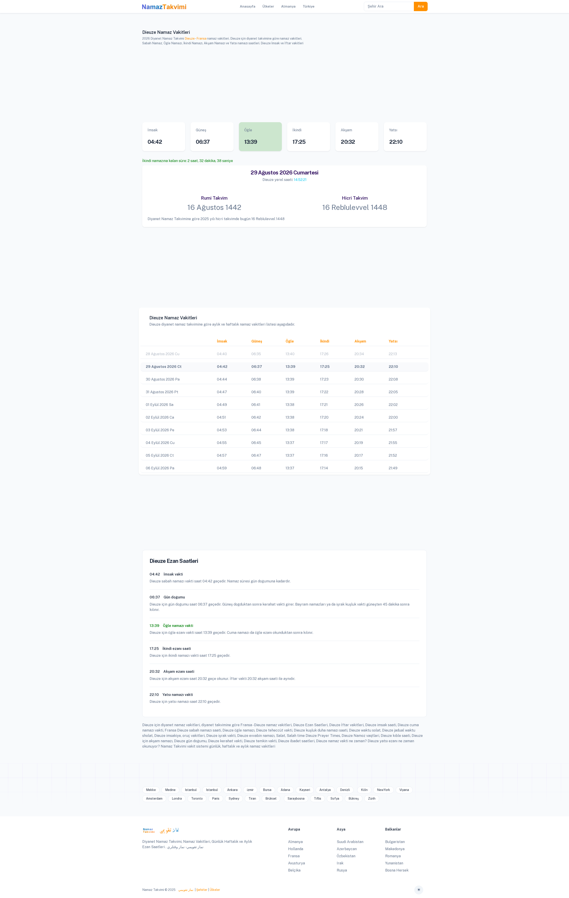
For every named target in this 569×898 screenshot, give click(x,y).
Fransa (201, 38)
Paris (215, 798)
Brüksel (270, 798)
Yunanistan (394, 863)
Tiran (252, 798)
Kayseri (304, 790)
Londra (177, 798)
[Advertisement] (279, 84)
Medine (170, 790)
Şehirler (201, 890)
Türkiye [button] (309, 6)
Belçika (294, 870)
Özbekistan (346, 856)
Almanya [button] (288, 6)
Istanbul (191, 790)
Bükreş (354, 798)
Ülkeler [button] (268, 6)
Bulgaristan (395, 842)
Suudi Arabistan (350, 842)
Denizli (345, 790)
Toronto (197, 798)
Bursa (267, 790)
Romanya (393, 856)
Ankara (232, 790)
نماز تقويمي (185, 890)
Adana (285, 790)
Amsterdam (154, 798)
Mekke (151, 790)
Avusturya (296, 863)
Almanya (295, 842)
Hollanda (295, 849)
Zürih (371, 798)
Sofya (335, 798)
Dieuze (190, 38)
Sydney (234, 798)
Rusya (342, 870)
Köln (364, 790)
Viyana (404, 790)
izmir (250, 790)
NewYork (383, 790)
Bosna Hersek (397, 870)
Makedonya (395, 849)
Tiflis (317, 798)
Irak (340, 863)
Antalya (325, 790)
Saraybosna (296, 798)
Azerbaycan (347, 849)
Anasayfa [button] (247, 6)
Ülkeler (215, 890)
